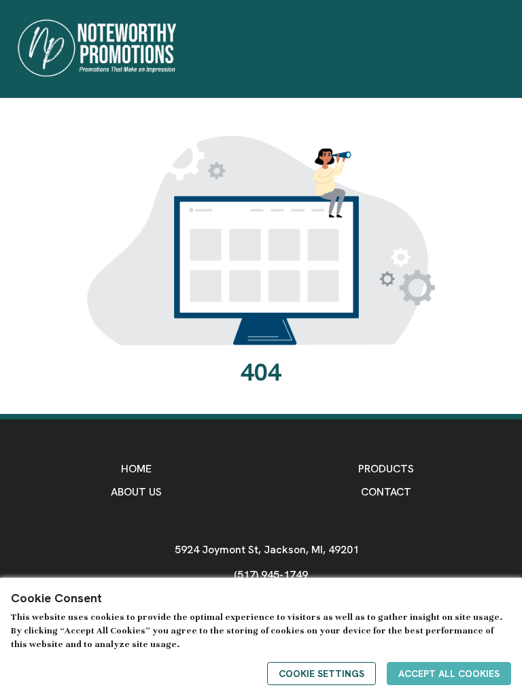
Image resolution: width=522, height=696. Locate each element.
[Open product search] (480, 49)
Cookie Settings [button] (321, 673)
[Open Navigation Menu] (507, 49)
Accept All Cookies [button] (449, 673)
